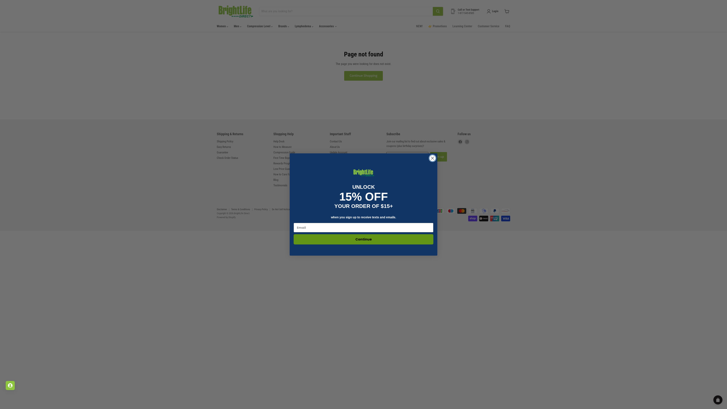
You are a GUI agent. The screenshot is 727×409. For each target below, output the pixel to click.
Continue (363, 239)
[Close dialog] (432, 158)
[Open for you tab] (10, 385)
